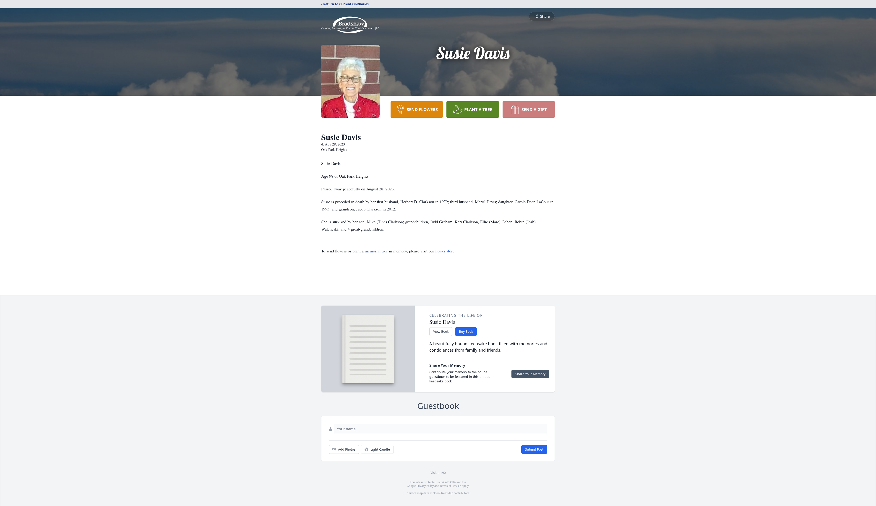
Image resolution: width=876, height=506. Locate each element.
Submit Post (534, 449)
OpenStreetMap (443, 493)
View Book (440, 331)
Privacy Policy (425, 486)
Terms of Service (450, 486)
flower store (444, 251)
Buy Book (466, 331)
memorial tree (376, 251)
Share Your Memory (530, 374)
